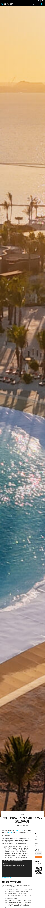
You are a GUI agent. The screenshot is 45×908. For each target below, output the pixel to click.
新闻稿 (22, 814)
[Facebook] (35, 863)
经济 (36, 845)
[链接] (39, 1)
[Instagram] (37, 863)
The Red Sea (5, 834)
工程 (36, 838)
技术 (36, 839)
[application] (17, 868)
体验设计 (36, 836)
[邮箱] (33, 4)
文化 (36, 841)
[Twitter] (39, 863)
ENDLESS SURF (19, 830)
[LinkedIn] (40, 863)
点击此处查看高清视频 (7, 877)
